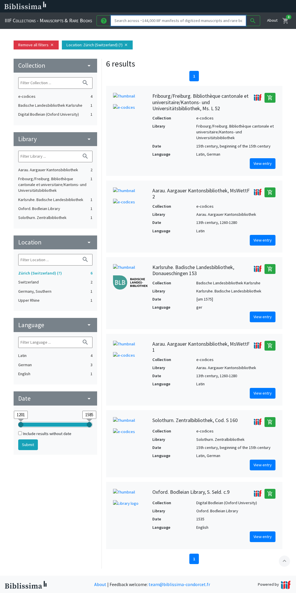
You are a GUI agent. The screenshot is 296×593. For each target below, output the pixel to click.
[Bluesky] (234, 6)
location (55, 242)
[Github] (262, 6)
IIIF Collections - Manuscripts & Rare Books (48, 20)
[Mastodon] (244, 6)
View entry (263, 163)
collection (55, 65)
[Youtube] (253, 6)
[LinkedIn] (225, 6)
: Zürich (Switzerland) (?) (97, 44)
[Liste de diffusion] (216, 6)
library (55, 139)
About (272, 20)
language (55, 325)
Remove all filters (36, 44)
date (55, 398)
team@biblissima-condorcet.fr (179, 584)
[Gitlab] (271, 6)
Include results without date (47, 433)
